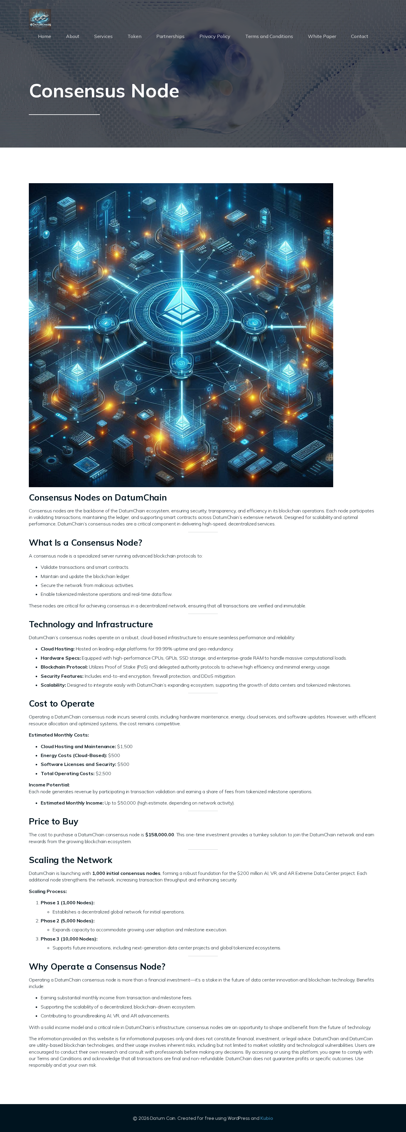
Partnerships (170, 36)
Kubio (266, 1118)
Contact (359, 36)
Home (44, 36)
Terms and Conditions (269, 36)
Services (103, 36)
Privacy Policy (214, 36)
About (72, 36)
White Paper (322, 36)
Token (134, 36)
